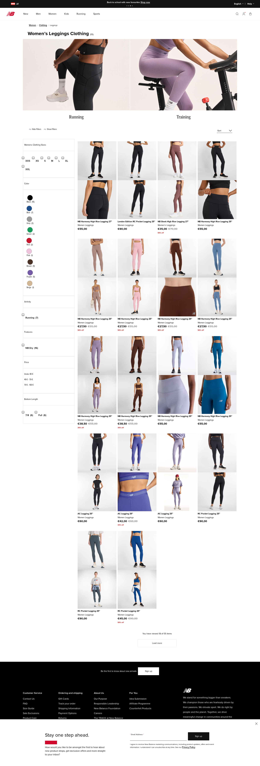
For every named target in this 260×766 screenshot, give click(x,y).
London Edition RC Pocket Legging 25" (136, 221)
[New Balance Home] (11, 14)
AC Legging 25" (85, 513)
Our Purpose (100, 698)
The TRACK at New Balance (108, 718)
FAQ (25, 703)
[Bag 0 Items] (250, 14)
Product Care (30, 718)
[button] (243, 13)
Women (32, 25)
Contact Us (28, 698)
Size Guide (28, 708)
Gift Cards (63, 698)
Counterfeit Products (140, 708)
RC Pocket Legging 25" (209, 513)
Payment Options (67, 713)
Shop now (145, 2)
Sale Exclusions (31, 713)
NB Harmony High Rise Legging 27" (95, 221)
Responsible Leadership (106, 703)
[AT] (11, 4)
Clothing (43, 25)
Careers (98, 713)
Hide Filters (36, 129)
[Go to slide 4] (133, 6)
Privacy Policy (188, 747)
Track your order (66, 703)
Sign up (148, 671)
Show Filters (51, 129)
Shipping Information (69, 708)
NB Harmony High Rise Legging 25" (215, 221)
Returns (62, 718)
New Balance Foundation (107, 708)
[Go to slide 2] (129, 6)
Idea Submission (138, 698)
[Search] (237, 13)
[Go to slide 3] (131, 6)
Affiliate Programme (139, 703)
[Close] (256, 723)
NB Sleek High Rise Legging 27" (173, 221)
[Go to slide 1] (127, 6)
